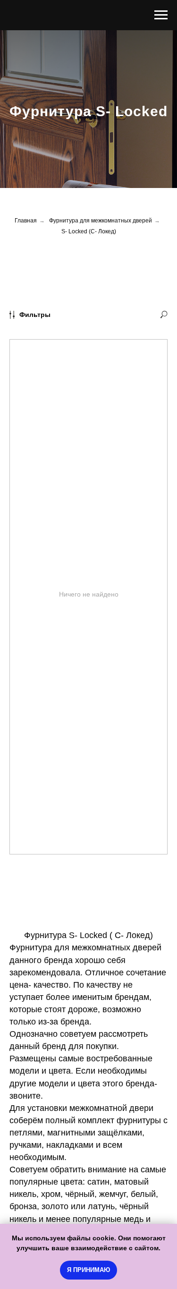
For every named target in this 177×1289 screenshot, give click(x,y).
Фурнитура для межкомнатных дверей (100, 707)
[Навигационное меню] (161, 15)
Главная (26, 707)
